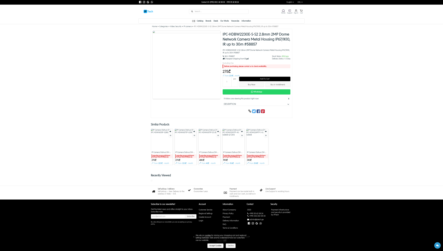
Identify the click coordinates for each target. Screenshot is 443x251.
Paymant (226, 217)
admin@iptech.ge (257, 219)
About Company (229, 210)
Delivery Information (231, 221)
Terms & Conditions (230, 228)
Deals (216, 21)
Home (154, 26)
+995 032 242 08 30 (257, 216)
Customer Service (205, 210)
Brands (208, 21)
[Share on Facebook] (259, 111)
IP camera (188, 26)
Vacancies (235, 21)
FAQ (224, 224)
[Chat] (437, 245)
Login (201, 221)
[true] (170, 136)
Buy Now (251, 85)
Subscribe (191, 216)
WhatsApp (257, 92)
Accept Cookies (215, 246)
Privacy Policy (228, 213)
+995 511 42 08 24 (232, 2)
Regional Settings (206, 213)
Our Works (224, 21)
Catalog (199, 21)
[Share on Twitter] (254, 111)
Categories (163, 26)
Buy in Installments (278, 85)
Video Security (175, 26)
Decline (231, 246)
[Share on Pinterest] (263, 111)
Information (246, 21)
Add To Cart (264, 79)
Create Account (205, 217)
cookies (208, 235)
